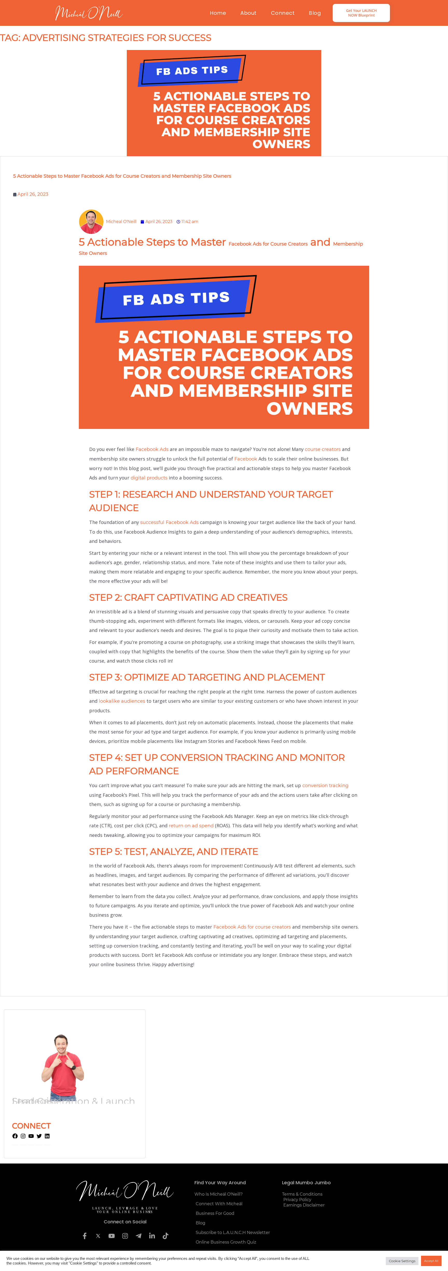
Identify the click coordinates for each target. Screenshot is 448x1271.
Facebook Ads (152, 449)
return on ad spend (191, 826)
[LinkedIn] (47, 1137)
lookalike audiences (122, 701)
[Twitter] (39, 1137)
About (248, 13)
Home (218, 13)
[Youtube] (111, 1235)
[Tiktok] (165, 1235)
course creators (323, 449)
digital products (149, 478)
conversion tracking (325, 785)
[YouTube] (31, 1137)
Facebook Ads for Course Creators (268, 244)
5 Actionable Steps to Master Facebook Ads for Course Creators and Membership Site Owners (122, 176)
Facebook (245, 459)
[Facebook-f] (84, 1235)
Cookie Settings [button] (402, 1261)
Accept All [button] (431, 1261)
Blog (315, 13)
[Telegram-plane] (138, 1235)
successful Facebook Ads (169, 522)
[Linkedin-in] (151, 1235)
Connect (283, 13)
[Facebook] (15, 1137)
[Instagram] (23, 1137)
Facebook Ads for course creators (252, 927)
